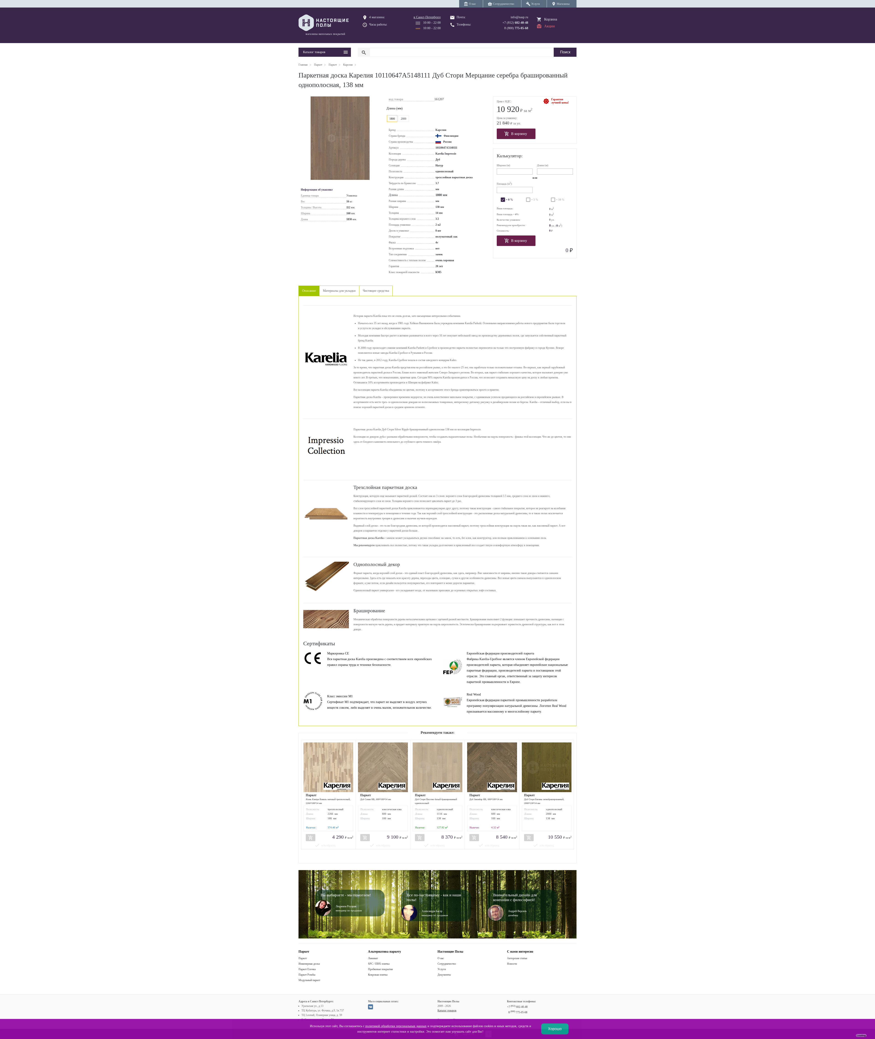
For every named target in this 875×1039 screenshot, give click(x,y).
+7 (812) (515, 22)
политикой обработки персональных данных (396, 1026)
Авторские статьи (517, 958)
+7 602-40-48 (517, 1006)
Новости (512, 963)
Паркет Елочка (307, 969)
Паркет (303, 958)
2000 (403, 118)
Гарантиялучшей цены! (560, 101)
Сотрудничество (447, 963)
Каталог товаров (447, 1010)
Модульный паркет (309, 980)
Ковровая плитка (377, 974)
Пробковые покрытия (380, 969)
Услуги (442, 969)
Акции (549, 26)
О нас (441, 958)
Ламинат (373, 958)
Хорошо (555, 1029)
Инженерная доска (309, 963)
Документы (444, 974)
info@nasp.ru (519, 17)
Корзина (550, 19)
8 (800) (516, 28)
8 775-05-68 (517, 1012)
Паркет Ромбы (307, 974)
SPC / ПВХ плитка (378, 963)
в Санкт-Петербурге (427, 17)
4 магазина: (377, 17)
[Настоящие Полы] (325, 23)
